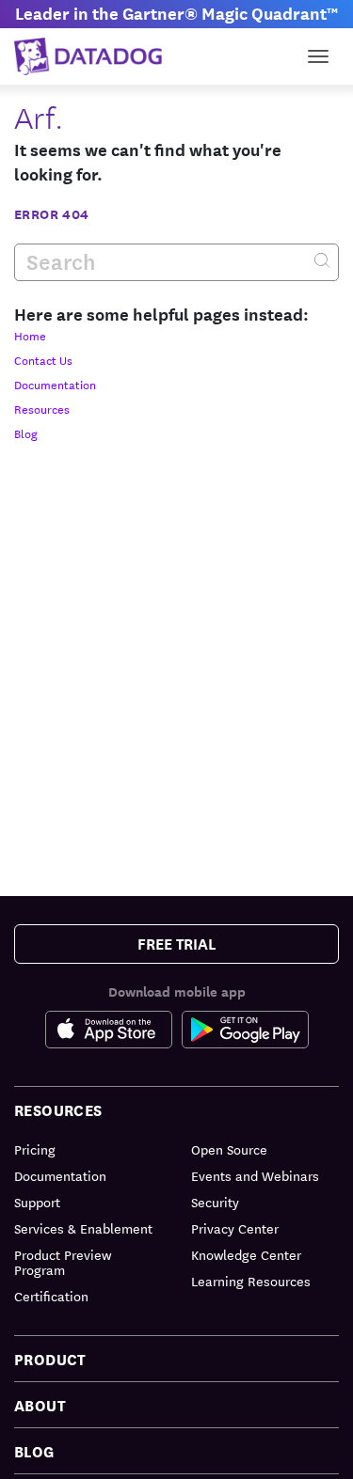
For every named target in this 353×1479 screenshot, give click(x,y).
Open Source (229, 1149)
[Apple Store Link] (113, 1029)
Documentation (55, 383)
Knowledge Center (246, 1254)
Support (37, 1201)
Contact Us (43, 359)
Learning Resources (251, 1280)
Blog (26, 432)
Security (215, 1201)
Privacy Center (235, 1228)
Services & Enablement (83, 1228)
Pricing (35, 1149)
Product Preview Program (62, 1262)
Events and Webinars (255, 1175)
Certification (51, 1295)
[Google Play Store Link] (245, 1029)
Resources (42, 408)
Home (30, 334)
